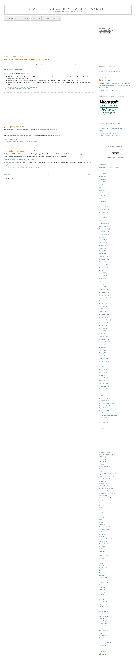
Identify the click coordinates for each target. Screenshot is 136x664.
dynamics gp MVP (104, 643)
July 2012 (102, 270)
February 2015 (103, 201)
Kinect (101, 515)
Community (102, 580)
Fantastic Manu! (103, 422)
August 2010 (102, 323)
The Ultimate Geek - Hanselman (108, 415)
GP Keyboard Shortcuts (105, 131)
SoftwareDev (102, 486)
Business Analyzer (104, 498)
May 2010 (102, 331)
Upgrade (101, 626)
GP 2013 (101, 462)
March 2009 (102, 350)
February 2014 (103, 223)
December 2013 (103, 229)
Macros (101, 597)
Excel (100, 549)
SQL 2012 (102, 609)
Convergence (102, 491)
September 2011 (103, 298)
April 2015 (102, 196)
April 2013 (102, 245)
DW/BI (101, 524)
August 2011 (102, 300)
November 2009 (103, 339)
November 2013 (103, 231)
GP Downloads (25, 18)
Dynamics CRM (103, 529)
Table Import (102, 623)
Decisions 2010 (103, 478)
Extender (101, 585)
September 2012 (103, 265)
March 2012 (102, 281)
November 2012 (103, 259)
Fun (100, 532)
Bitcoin (101, 573)
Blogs (100, 520)
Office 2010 (102, 561)
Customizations (103, 582)
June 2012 (102, 273)
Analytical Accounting (105, 488)
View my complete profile (108, 90)
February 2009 (103, 353)
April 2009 (102, 347)
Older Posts (90, 174)
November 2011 (103, 292)
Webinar (101, 633)
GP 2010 (101, 459)
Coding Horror (103, 417)
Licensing (102, 594)
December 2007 (103, 383)
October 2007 (103, 389)
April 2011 (102, 309)
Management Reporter (105, 476)
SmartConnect (103, 616)
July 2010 (102, 325)
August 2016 (102, 182)
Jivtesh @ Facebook (104, 408)
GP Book (101, 587)
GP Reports (102, 590)
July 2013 (102, 237)
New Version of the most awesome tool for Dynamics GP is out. (28, 59)
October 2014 (103, 209)
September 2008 (103, 364)
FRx (100, 500)
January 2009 (103, 356)
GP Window (102, 556)
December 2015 (103, 190)
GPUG (100, 536)
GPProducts (102, 512)
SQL (100, 606)
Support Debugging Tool (27, 88)
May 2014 (102, 218)
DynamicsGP (13, 88)
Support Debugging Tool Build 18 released (14, 69)
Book (100, 522)
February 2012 (103, 284)
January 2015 (103, 204)
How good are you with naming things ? (19, 151)
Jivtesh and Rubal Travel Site (107, 403)
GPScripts (101, 481)
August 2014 (102, 212)
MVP (100, 517)
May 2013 (102, 243)
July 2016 (102, 185)
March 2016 (102, 187)
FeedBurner (119, 157)
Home (48, 174)
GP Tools (53, 18)
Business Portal (103, 544)
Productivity (102, 495)
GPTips (101, 457)
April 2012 (102, 278)
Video (100, 565)
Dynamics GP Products (105, 126)
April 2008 (102, 375)
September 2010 (103, 320)
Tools (100, 563)
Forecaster (102, 503)
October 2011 (103, 295)
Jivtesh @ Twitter (104, 410)
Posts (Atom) (15, 178)
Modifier (101, 599)
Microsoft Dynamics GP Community (109, 136)
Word (100, 640)
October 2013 (103, 234)
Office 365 (102, 602)
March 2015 (102, 198)
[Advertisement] (48, 37)
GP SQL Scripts (35, 18)
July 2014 (102, 215)
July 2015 (102, 193)
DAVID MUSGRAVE (9, 162)
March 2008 (102, 378)
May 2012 (102, 276)
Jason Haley (102, 413)
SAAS (100, 604)
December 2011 (103, 289)
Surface (101, 619)
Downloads (102, 546)
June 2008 (102, 369)
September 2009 (103, 342)
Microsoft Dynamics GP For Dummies (109, 71)
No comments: (34, 87)
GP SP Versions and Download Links (109, 133)
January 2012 (103, 287)
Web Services (102, 631)
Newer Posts (7, 174)
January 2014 (103, 226)
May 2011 (102, 306)
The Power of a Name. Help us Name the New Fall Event (20, 159)
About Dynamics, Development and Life (68, 8)
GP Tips (17, 18)
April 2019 (102, 176)
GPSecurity (102, 469)
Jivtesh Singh (106, 80)
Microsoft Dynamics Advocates (13, 139)
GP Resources (9, 18)
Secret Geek (102, 420)
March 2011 (102, 311)
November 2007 (103, 386)
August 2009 (102, 345)
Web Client (102, 568)
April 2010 (102, 334)
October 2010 (103, 317)
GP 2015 (101, 505)
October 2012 (103, 262)
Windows (101, 638)
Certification (102, 577)
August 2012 (102, 267)
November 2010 (103, 314)
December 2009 (103, 336)
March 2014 (102, 220)
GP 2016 (101, 553)
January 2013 (103, 254)
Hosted (101, 592)
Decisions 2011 (103, 527)
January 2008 (103, 380)
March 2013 (102, 248)
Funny (101, 551)
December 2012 (103, 256)
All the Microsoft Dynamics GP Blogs (109, 167)
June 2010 (102, 328)
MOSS (101, 558)
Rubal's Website (103, 398)
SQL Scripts (102, 611)
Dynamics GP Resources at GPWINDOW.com (112, 128)
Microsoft (101, 510)
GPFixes (101, 464)
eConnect (101, 645)
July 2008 (102, 367)
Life (59, 18)
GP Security (45, 18)
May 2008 (102, 372)
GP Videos (102, 534)
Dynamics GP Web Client (106, 493)
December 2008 (103, 358)
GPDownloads (103, 466)
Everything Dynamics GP (106, 454)
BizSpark (101, 575)
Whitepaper (102, 635)
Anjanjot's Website (104, 400)
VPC (100, 628)
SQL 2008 (102, 541)
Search (101, 614)
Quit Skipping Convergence (14, 126)
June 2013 (102, 240)
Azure (100, 570)
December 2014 (103, 207)
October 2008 (103, 361)
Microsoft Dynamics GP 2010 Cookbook (110, 69)
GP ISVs (101, 507)
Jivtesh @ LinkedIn (104, 405)
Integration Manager (105, 539)
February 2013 (103, 251)
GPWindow (102, 483)
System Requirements (105, 621)
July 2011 (102, 303)
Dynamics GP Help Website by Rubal (109, 123)
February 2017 (103, 179)
